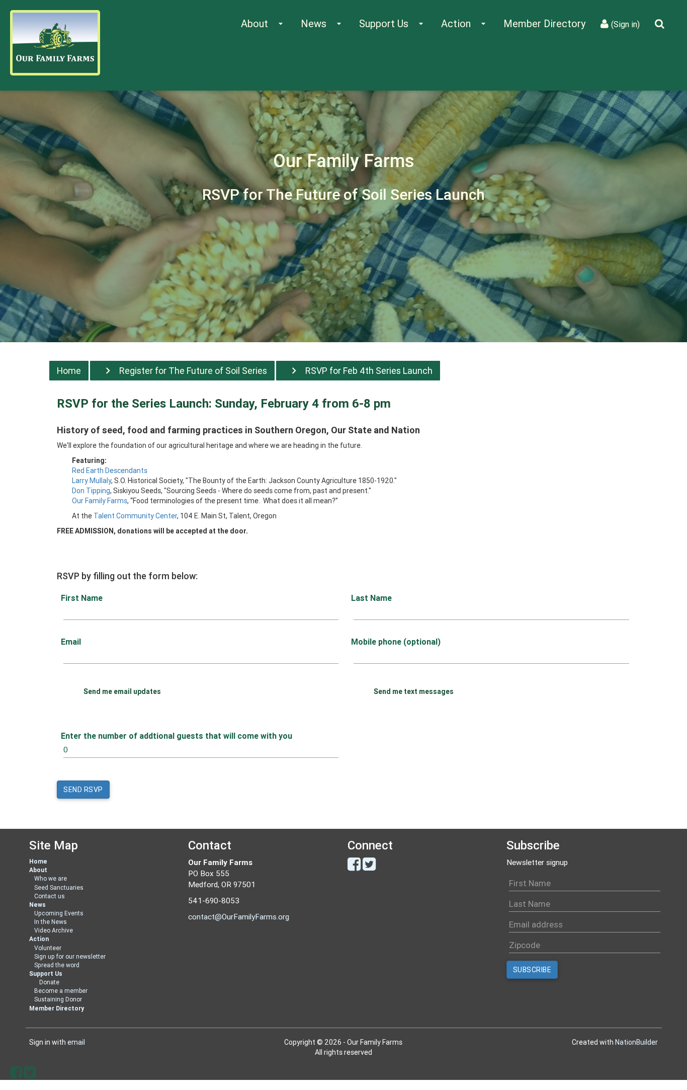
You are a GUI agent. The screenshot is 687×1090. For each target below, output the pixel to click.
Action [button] (464, 23)
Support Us (45, 973)
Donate (49, 982)
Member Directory (544, 23)
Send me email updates (122, 691)
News (37, 904)
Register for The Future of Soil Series (193, 370)
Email (71, 642)
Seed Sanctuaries (58, 887)
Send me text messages (414, 691)
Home (69, 370)
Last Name (371, 598)
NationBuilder (636, 1042)
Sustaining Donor (58, 999)
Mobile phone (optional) (396, 642)
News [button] (322, 23)
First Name (82, 598)
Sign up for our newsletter (70, 956)
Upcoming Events (58, 913)
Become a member (61, 990)
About (38, 870)
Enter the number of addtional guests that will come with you (176, 736)
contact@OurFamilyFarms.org (238, 916)
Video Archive (53, 930)
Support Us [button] (392, 23)
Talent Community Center (135, 515)
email (76, 1042)
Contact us (49, 896)
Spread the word (56, 965)
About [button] (263, 23)
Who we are (50, 878)
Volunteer (47, 948)
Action (39, 939)
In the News (50, 921)
